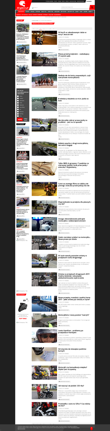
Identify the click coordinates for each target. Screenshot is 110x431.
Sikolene (21, 105)
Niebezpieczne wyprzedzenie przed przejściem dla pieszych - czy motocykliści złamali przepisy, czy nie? (74, 210)
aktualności (25, 14)
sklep (55, 1)
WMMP (17, 207)
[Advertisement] (22, 267)
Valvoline (21, 100)
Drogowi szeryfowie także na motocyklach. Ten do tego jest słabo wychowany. (74, 321)
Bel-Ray (21, 114)
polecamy (50, 14)
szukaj (92, 7)
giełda (67, 1)
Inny (20, 116)
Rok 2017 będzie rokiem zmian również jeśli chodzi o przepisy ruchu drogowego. (74, 305)
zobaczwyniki (25, 119)
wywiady (45, 14)
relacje (30, 14)
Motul (20, 96)
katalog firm (73, 1)
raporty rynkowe (38, 14)
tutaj (37, 427)
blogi (63, 1)
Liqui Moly (22, 107)
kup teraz (23, 316)
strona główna (49, 1)
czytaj (59, 47)
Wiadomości (19, 137)
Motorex (21, 111)
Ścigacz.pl (22, 5)
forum (59, 1)
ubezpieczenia (80, 1)
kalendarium (57, 14)
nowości (18, 14)
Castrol (21, 98)
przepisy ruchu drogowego (46, 20)
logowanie (89, 1)
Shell (20, 102)
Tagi (40, 20)
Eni (20, 109)
